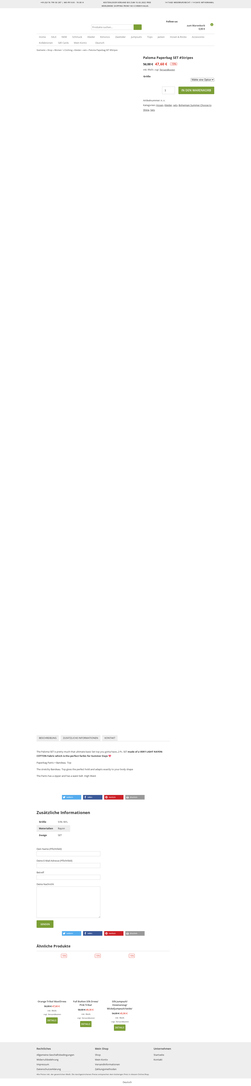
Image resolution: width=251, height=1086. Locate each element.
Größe (147, 76)
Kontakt (110, 738)
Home (42, 37)
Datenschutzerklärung (49, 1069)
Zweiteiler (120, 37)
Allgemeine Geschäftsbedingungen (55, 1054)
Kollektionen (46, 42)
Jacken (161, 37)
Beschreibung (47, 738)
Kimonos (105, 37)
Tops (150, 37)
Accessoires (198, 37)
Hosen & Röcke (178, 37)
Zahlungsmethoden (105, 1069)
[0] (210, 29)
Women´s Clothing (63, 50)
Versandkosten (167, 69)
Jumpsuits (136, 37)
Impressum (43, 1064)
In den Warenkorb (196, 90)
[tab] (48, 738)
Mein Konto (80, 42)
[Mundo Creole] (63, 21)
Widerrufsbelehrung (47, 1059)
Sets (152, 110)
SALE (53, 37)
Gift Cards (63, 42)
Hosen (159, 105)
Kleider (91, 37)
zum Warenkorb (196, 25)
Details (51, 1020)
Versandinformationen (107, 1064)
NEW (64, 37)
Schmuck (77, 37)
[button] (71, 797)
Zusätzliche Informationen (80, 738)
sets (85, 50)
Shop (49, 50)
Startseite (41, 50)
